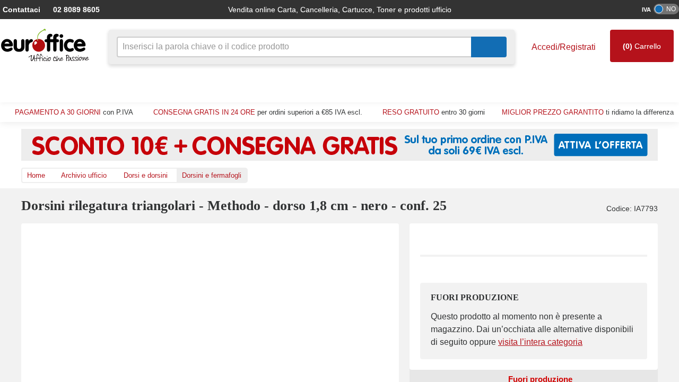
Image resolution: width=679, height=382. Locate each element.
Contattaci (21, 9)
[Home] (47, 45)
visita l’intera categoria (530, 342)
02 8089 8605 (71, 9)
